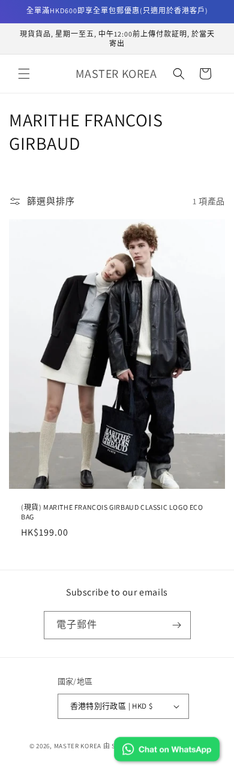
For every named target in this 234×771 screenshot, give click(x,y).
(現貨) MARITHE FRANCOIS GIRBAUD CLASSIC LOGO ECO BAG (112, 512)
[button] (24, 74)
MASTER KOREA (77, 746)
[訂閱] (177, 625)
